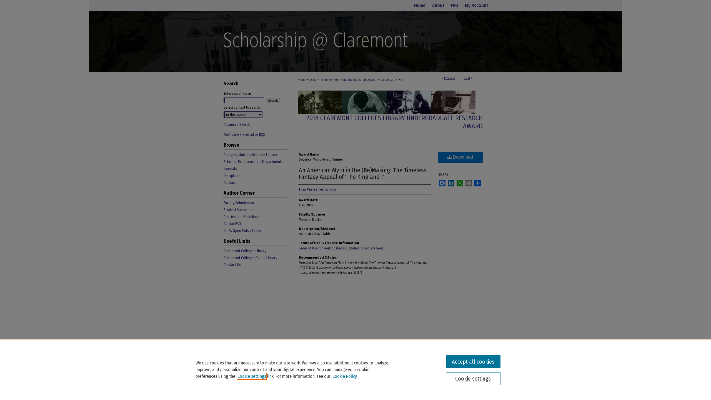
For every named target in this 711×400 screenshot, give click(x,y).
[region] (355, 369)
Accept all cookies (473, 361)
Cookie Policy (344, 376)
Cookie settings (251, 376)
